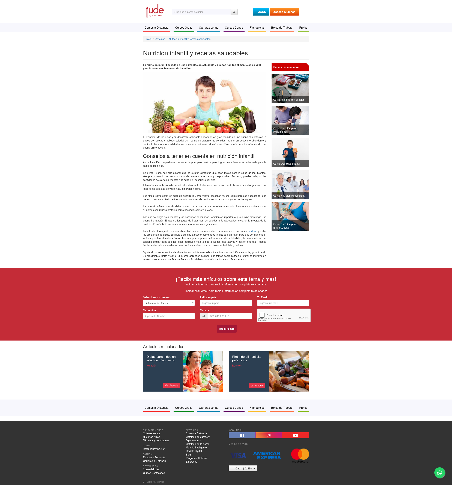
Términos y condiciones (156, 440)
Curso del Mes (151, 469)
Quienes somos (151, 433)
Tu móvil (205, 310)
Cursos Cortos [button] (234, 27)
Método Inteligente (196, 447)
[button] (242, 435)
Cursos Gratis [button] (183, 27)
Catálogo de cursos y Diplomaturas (198, 438)
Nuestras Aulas (151, 437)
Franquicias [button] (257, 27)
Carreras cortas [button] (208, 27)
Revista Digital (194, 451)
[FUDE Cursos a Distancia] (154, 10)
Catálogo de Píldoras (197, 444)
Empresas (191, 461)
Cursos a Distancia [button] (156, 27)
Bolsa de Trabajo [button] (282, 27)
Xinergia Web (158, 481)
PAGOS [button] (261, 12)
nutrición (252, 231)
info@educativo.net (154, 449)
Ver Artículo (171, 385)
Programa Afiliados (196, 458)
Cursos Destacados (154, 473)
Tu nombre (149, 310)
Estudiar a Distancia (154, 457)
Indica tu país (208, 297)
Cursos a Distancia (196, 433)
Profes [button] (303, 27)
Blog (188, 454)
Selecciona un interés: (156, 297)
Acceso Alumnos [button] (284, 12)
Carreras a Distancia (154, 461)
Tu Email (262, 297)
